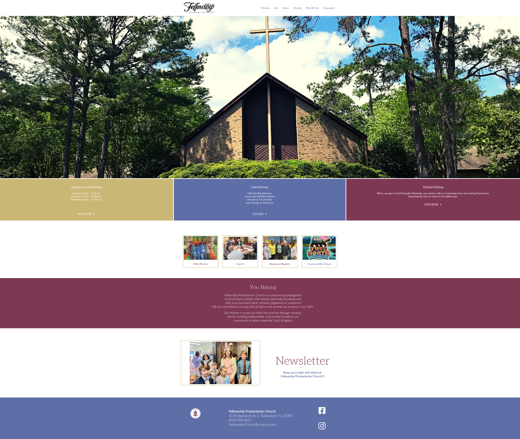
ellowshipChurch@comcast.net (253, 424)
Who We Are (200, 264)
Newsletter (302, 361)
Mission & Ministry (279, 264)
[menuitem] (265, 8)
